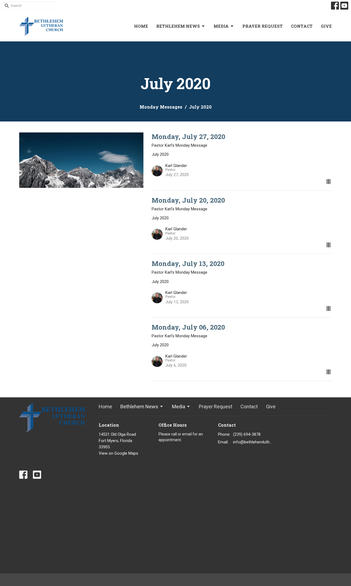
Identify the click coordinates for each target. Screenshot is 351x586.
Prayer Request (262, 26)
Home (141, 26)
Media (221, 26)
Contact (302, 26)
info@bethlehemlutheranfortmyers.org (252, 442)
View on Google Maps (118, 453)
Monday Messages (161, 107)
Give (326, 26)
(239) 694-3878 (247, 434)
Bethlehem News (178, 26)
